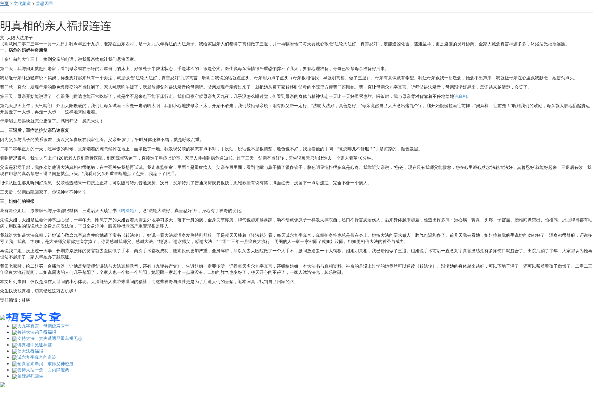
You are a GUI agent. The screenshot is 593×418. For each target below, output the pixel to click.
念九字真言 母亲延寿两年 (43, 326)
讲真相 (460, 96)
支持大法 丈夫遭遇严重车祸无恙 (49, 338)
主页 (4, 3)
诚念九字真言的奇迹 (36, 357)
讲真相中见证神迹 (34, 344)
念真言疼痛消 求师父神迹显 (45, 363)
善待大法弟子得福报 (36, 332)
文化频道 (22, 3)
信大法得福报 (30, 351)
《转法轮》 (127, 210)
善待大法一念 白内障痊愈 (43, 369)
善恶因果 (44, 3)
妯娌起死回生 (30, 376)
